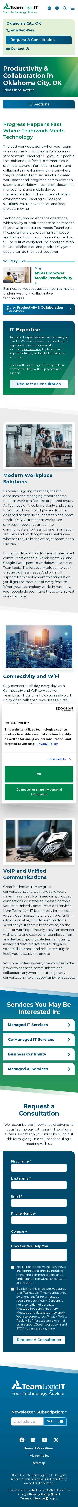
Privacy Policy (39, 1455)
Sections (41, 104)
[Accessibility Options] (57, 8)
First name (20, 1161)
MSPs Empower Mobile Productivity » (53, 278)
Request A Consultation (32, 40)
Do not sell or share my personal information (39, 792)
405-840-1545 (22, 30)
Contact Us (20, 49)
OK (39, 774)
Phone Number (23, 1213)
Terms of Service (33, 1498)
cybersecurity (31, 349)
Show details (56, 759)
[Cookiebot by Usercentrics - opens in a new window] (56, 709)
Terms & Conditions (39, 1448)
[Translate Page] (49, 8)
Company (19, 1231)
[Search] (65, 8)
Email (15, 1196)
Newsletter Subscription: (37, 1412)
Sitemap (39, 1463)
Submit (53, 1421)
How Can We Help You (29, 1246)
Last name (20, 1178)
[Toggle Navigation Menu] (73, 8)
